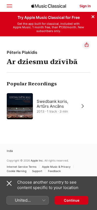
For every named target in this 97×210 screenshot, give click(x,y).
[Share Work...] (86, 45)
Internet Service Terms (21, 166)
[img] (48, 6)
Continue (71, 200)
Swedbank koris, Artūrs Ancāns (52, 103)
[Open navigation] (9, 6)
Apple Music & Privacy (56, 166)
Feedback (54, 171)
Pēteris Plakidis (22, 52)
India (10, 150)
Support (37, 171)
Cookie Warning (16, 171)
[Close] (93, 16)
